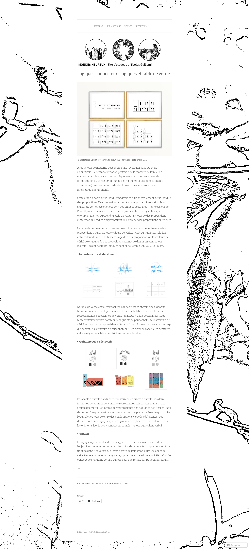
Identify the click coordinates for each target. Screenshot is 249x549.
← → (153, 26)
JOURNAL (98, 26)
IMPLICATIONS (113, 26)
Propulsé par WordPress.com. (93, 532)
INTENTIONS (141, 26)
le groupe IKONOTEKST (118, 483)
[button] (93, 269)
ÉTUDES (128, 26)
